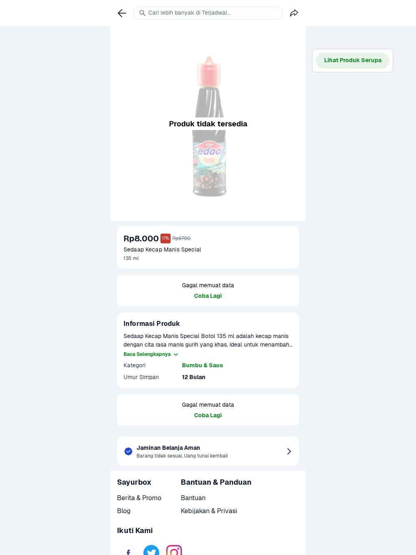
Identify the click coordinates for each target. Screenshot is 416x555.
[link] (122, 13)
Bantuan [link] (193, 498)
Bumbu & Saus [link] (202, 365)
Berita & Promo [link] (139, 498)
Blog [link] (124, 511)
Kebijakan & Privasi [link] (209, 511)
